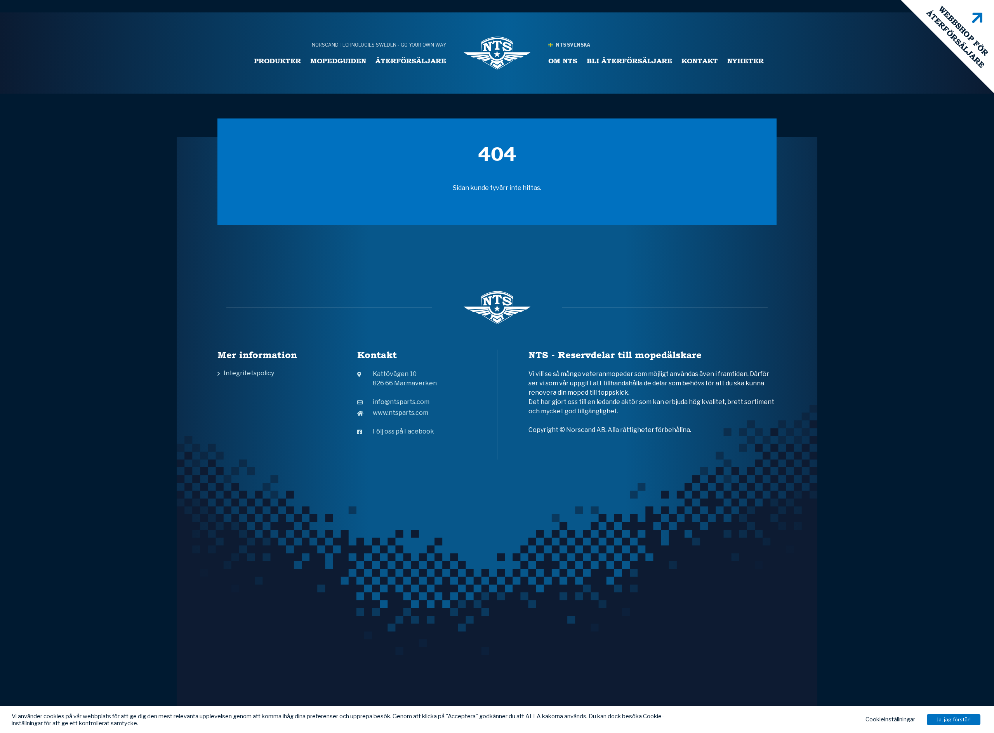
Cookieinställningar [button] (890, 719)
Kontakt (699, 61)
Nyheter (745, 61)
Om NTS (562, 61)
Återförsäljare (410, 61)
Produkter (277, 61)
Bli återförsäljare (629, 61)
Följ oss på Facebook (403, 431)
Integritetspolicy (249, 373)
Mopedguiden (338, 61)
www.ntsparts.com (400, 412)
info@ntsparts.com (401, 402)
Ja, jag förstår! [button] (954, 719)
